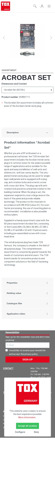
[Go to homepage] (5, 6)
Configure (20, 432)
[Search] (34, 6)
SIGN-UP (27, 359)
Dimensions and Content (14, 84)
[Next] (51, 38)
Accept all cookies (27, 426)
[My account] (42, 6)
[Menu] (49, 6)
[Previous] (4, 38)
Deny (36, 432)
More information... (27, 417)
